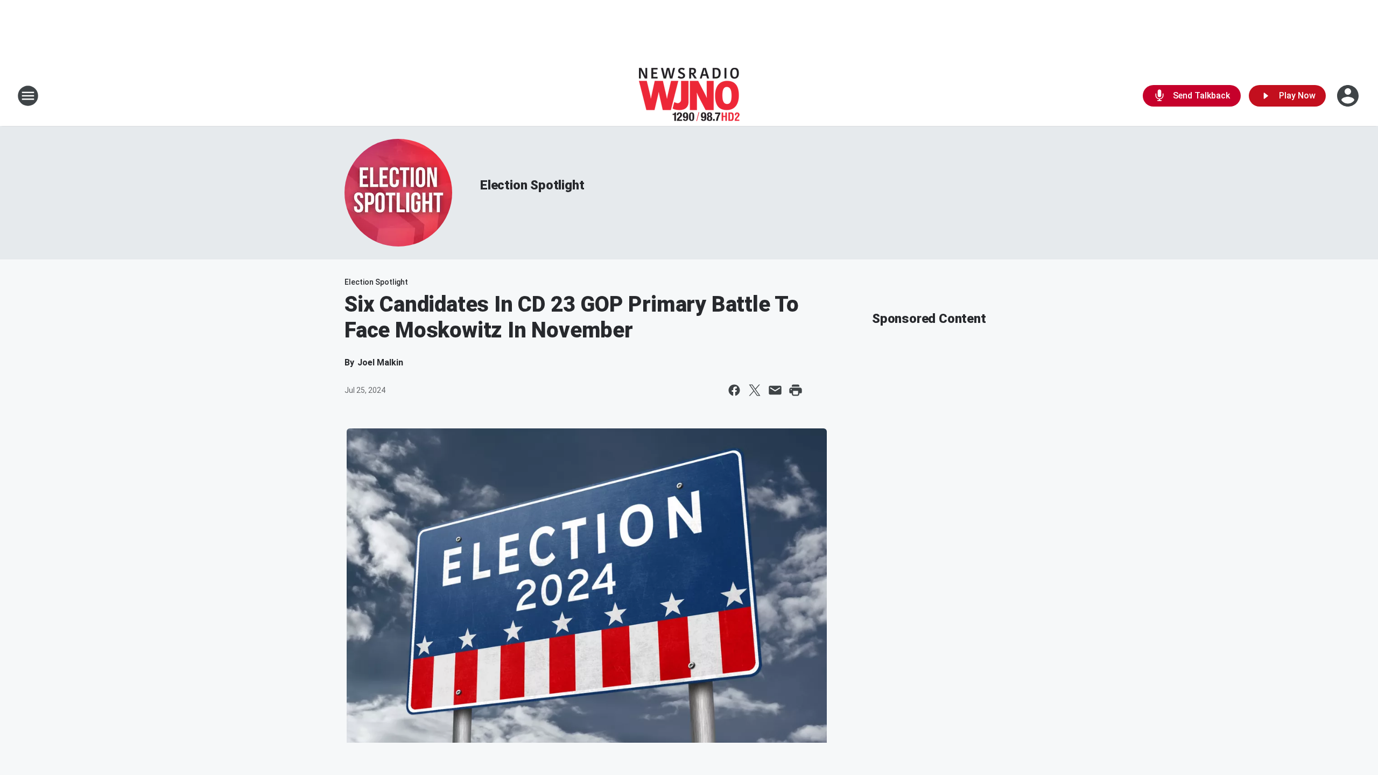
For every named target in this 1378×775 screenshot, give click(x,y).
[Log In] (1349, 96)
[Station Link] (689, 96)
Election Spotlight (532, 185)
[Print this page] (795, 390)
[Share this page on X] (754, 390)
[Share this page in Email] (775, 390)
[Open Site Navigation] (28, 96)
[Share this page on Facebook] (734, 390)
